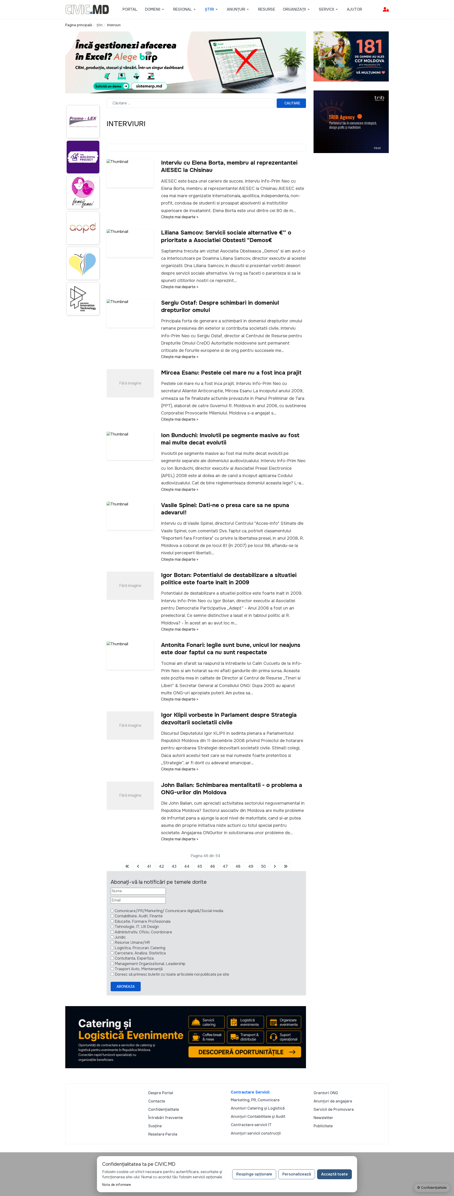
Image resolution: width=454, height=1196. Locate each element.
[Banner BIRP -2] (185, 62)
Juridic (120, 937)
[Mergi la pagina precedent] (138, 866)
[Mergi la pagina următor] (275, 866)
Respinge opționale (254, 1174)
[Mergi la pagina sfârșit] (286, 866)
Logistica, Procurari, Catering (140, 947)
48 (238, 866)
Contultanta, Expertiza (134, 958)
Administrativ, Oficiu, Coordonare (143, 932)
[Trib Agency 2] (351, 121)
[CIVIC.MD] (87, 9)
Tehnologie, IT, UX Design (137, 926)
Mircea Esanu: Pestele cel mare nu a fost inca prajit (231, 372)
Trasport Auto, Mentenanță (139, 968)
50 (263, 866)
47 (225, 866)
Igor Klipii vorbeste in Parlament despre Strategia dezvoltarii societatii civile (229, 718)
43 (174, 866)
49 (250, 866)
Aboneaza (126, 986)
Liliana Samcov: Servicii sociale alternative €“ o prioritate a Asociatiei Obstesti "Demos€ (226, 236)
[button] (155, 9)
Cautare (292, 103)
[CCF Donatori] (351, 56)
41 (149, 866)
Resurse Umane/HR (132, 942)
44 (186, 866)
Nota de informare (116, 1185)
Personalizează (296, 1174)
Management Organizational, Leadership (150, 963)
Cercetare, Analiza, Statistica (140, 953)
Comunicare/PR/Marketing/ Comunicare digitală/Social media (169, 910)
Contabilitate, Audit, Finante (139, 916)
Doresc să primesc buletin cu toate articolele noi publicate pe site (172, 974)
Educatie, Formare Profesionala (142, 921)
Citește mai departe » (179, 216)
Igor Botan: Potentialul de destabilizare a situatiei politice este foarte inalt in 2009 (229, 579)
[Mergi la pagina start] (127, 866)
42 (161, 866)
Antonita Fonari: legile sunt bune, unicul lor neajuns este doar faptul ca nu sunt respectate (230, 648)
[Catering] (185, 1036)
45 (199, 866)
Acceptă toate (334, 1174)
